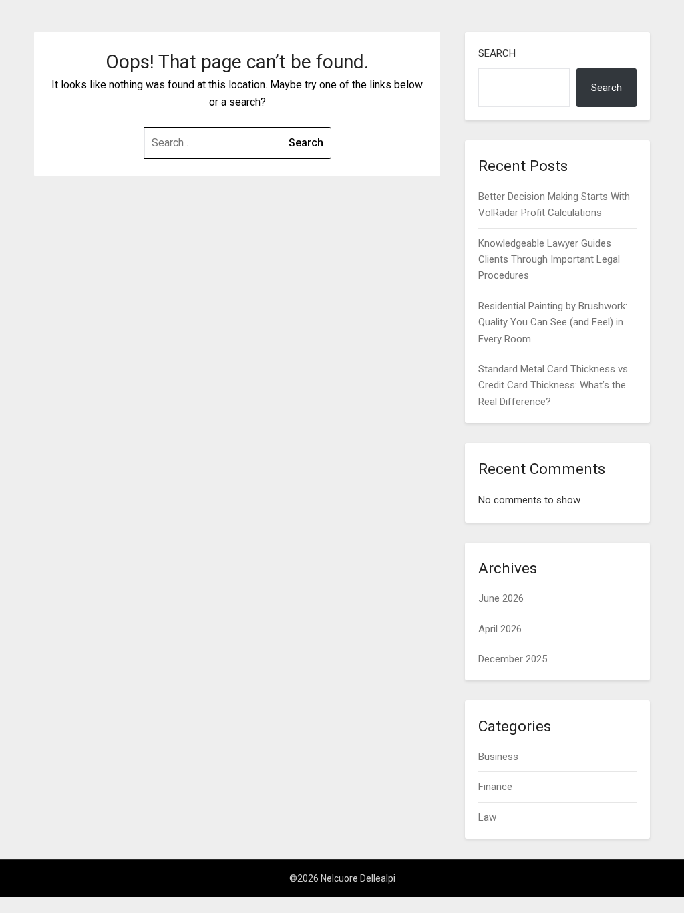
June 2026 (501, 598)
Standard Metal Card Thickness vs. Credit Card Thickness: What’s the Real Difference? (554, 385)
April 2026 (500, 629)
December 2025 (512, 659)
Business (498, 757)
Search (497, 53)
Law (487, 817)
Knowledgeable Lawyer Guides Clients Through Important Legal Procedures (549, 259)
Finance (495, 787)
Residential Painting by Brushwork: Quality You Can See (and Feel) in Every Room (552, 322)
